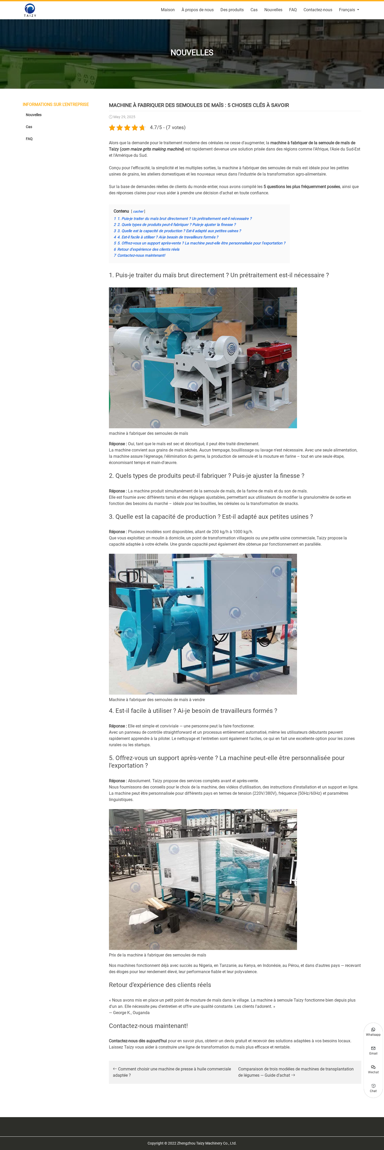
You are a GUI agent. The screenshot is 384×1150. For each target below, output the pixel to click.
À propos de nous (198, 9)
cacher (138, 211)
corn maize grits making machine (152, 149)
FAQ (293, 9)
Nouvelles (273, 9)
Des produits (232, 9)
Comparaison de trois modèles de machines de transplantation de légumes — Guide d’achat (296, 1072)
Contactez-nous (318, 9)
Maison (168, 9)
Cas (254, 9)
